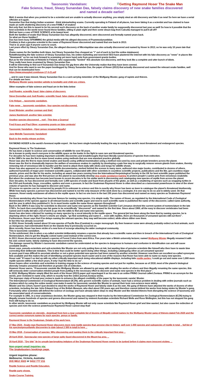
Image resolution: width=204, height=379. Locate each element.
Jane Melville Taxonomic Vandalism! (28, 134)
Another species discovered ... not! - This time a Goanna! (39, 120)
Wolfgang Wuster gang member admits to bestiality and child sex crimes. (47, 82)
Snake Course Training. (21, 375)
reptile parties (144, 258)
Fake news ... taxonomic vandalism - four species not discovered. (43, 105)
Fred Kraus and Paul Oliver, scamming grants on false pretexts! (42, 124)
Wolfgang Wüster (157, 238)
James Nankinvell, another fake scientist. (30, 115)
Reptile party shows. (20, 371)
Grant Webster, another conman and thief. (31, 110)
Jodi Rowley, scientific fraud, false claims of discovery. (37, 91)
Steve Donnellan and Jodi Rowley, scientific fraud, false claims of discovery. (49, 96)
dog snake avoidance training (110, 176)
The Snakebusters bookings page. (29, 349)
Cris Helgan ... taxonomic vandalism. (28, 101)
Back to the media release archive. (27, 138)
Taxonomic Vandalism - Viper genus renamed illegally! (37, 129)
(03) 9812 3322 (17, 361)
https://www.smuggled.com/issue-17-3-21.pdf (32, 72)
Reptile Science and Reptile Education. (29, 366)
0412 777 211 (37, 361)
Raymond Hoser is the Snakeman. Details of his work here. (40, 320)
